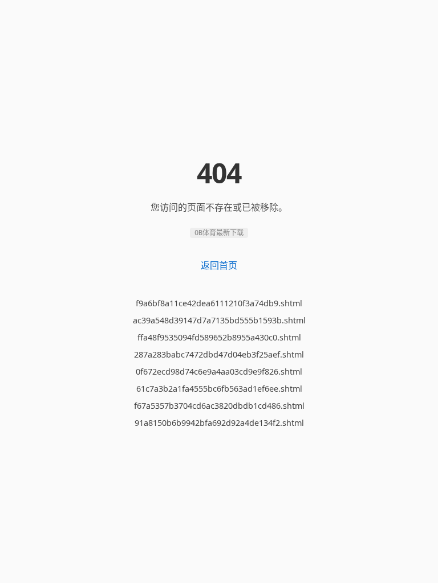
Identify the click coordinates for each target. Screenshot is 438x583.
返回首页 (219, 265)
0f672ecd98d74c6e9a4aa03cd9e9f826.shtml (219, 371)
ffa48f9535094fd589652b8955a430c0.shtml (219, 337)
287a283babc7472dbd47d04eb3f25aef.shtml (219, 354)
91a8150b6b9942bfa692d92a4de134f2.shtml (219, 422)
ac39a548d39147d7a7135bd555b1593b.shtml (219, 320)
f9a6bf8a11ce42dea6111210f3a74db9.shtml (219, 303)
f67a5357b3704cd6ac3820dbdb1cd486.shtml (219, 405)
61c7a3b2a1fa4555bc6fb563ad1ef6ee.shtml (219, 388)
